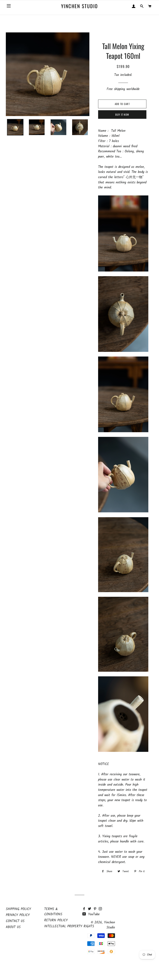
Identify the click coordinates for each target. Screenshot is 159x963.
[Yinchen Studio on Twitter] (90, 909)
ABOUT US (13, 927)
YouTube (93, 914)
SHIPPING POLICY (18, 909)
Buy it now (122, 114)
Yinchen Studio (79, 6)
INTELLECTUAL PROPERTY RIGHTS (69, 926)
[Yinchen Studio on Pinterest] (96, 909)
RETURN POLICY (56, 920)
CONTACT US (15, 921)
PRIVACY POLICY (18, 915)
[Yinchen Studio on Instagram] (101, 909)
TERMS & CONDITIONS (53, 912)
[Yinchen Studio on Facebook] (85, 909)
